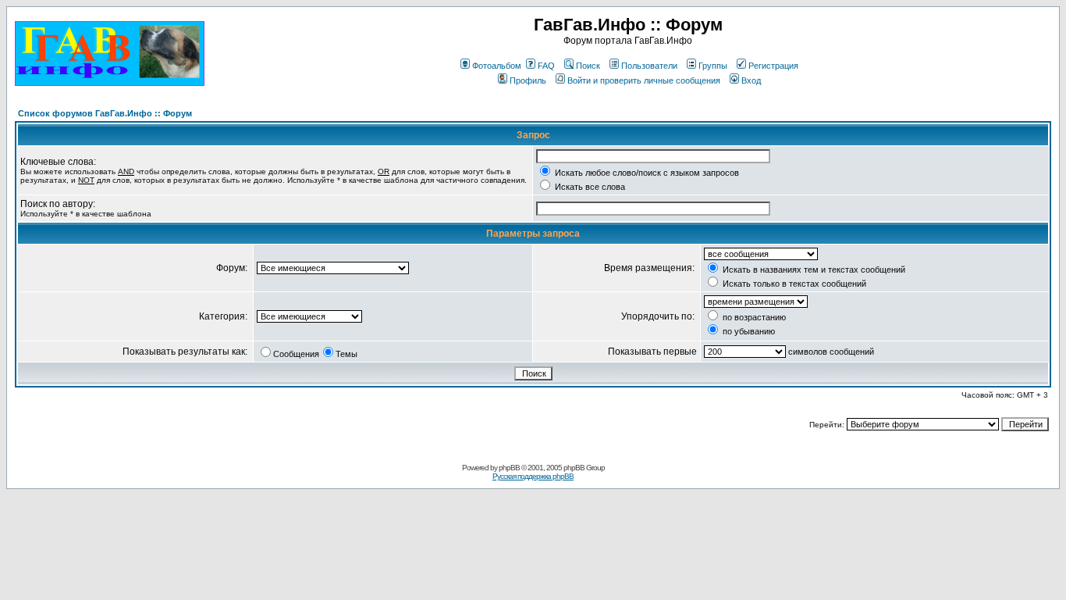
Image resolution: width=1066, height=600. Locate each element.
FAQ (546, 65)
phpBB (509, 467)
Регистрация (773, 65)
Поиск (588, 65)
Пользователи (649, 65)
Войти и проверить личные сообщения (643, 80)
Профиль (528, 80)
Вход (751, 80)
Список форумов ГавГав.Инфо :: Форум (105, 113)
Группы (712, 65)
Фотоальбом (496, 65)
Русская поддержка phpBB (533, 476)
